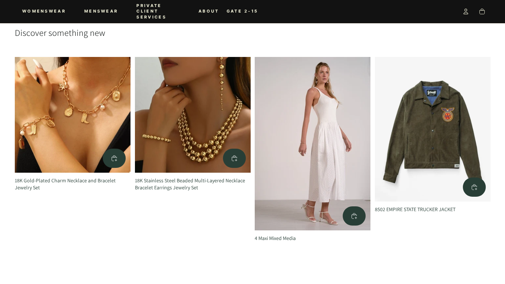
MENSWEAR (101, 11)
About (209, 11)
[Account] (466, 11)
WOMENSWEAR (44, 11)
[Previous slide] (26, 114)
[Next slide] (119, 114)
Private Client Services (151, 11)
